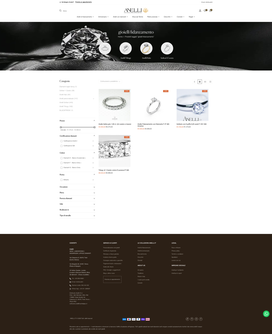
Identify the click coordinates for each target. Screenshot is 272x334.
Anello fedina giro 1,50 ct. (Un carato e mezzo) (115, 124)
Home (120, 37)
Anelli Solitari (105, 58)
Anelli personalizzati (67, 98)
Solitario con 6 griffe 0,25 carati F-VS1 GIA (192, 124)
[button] (67, 2)
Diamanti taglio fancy (67, 87)
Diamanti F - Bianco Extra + (72, 163)
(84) (69, 94)
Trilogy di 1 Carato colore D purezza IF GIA (114, 170)
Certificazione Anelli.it (70, 141)
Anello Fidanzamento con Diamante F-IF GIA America (153, 125)
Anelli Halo (146, 58)
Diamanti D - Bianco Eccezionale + (75, 158)
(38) (73, 90)
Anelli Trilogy (125, 58)
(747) (76, 98)
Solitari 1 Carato (167, 58)
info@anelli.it (208, 2)
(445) (71, 102)
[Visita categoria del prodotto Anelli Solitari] (105, 48)
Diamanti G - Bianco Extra (72, 167)
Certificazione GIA (69, 146)
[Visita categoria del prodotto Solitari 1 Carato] (167, 48)
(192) (71, 106)
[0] (205, 11)
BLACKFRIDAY (65, 110)
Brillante (66, 180)
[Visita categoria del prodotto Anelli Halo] (146, 48)
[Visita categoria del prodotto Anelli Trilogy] (126, 48)
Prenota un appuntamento (83, 2)
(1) (76, 87)
